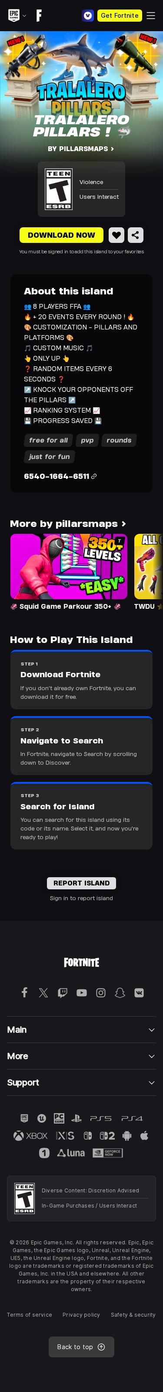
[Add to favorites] (116, 235)
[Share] (135, 235)
